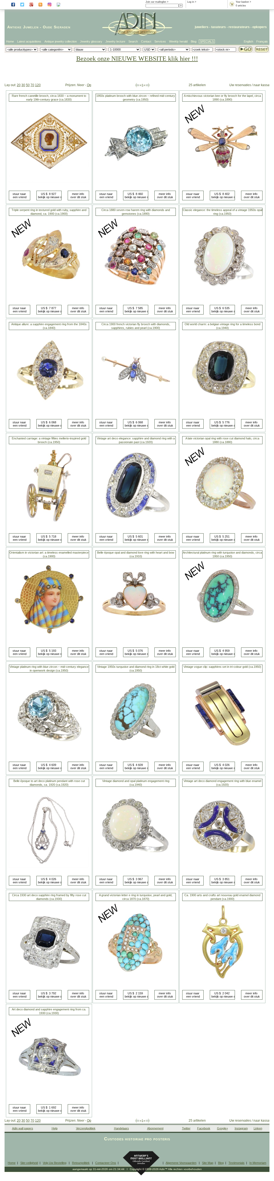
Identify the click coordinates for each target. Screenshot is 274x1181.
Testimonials (237, 1162)
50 (28, 85)
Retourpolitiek (81, 1162)
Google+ (222, 1128)
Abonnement (155, 1128)
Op (89, 85)
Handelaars (121, 1128)
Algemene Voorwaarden (181, 1162)
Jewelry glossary (91, 41)
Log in (190, 2)
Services (160, 41)
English (248, 41)
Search (133, 41)
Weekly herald (178, 41)
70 (32, 85)
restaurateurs (239, 27)
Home (10, 41)
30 (23, 85)
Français (262, 41)
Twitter (186, 1128)
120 (38, 85)
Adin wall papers (22, 1128)
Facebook (203, 1128)
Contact (146, 41)
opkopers (259, 27)
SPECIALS (207, 41)
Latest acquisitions (29, 41)
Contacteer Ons (105, 1162)
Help (55, 1128)
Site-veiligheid (29, 1162)
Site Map (207, 1162)
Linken (258, 1128)
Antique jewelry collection (60, 41)
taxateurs (218, 27)
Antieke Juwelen (23, 27)
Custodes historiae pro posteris (137, 1139)
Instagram (241, 1128)
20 (19, 85)
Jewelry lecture (115, 41)
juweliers (201, 27)
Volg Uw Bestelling (54, 1162)
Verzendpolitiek (86, 1128)
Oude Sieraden (56, 27)
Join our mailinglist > (157, 2)
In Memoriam (257, 1162)
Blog (193, 41)
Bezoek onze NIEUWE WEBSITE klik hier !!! (137, 58)
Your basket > (243, 2)
